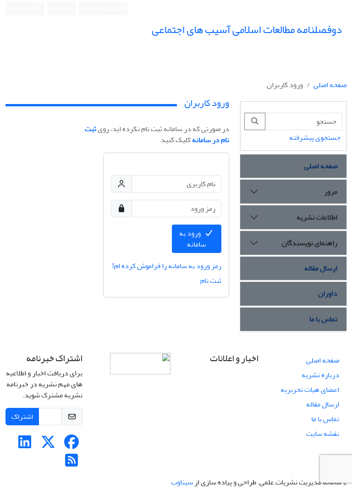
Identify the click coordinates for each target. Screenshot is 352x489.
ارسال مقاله (320, 268)
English (22, 8)
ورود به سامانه (102, 8)
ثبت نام (63, 8)
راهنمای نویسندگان (309, 243)
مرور (330, 191)
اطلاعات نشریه (317, 217)
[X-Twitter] (48, 445)
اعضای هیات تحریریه (309, 389)
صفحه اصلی (330, 85)
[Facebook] (71, 445)
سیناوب (182, 482)
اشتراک (22, 416)
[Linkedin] (25, 445)
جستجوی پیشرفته (315, 137)
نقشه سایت (322, 433)
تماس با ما (323, 319)
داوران (327, 293)
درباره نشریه (320, 375)
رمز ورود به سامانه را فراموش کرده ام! (166, 266)
